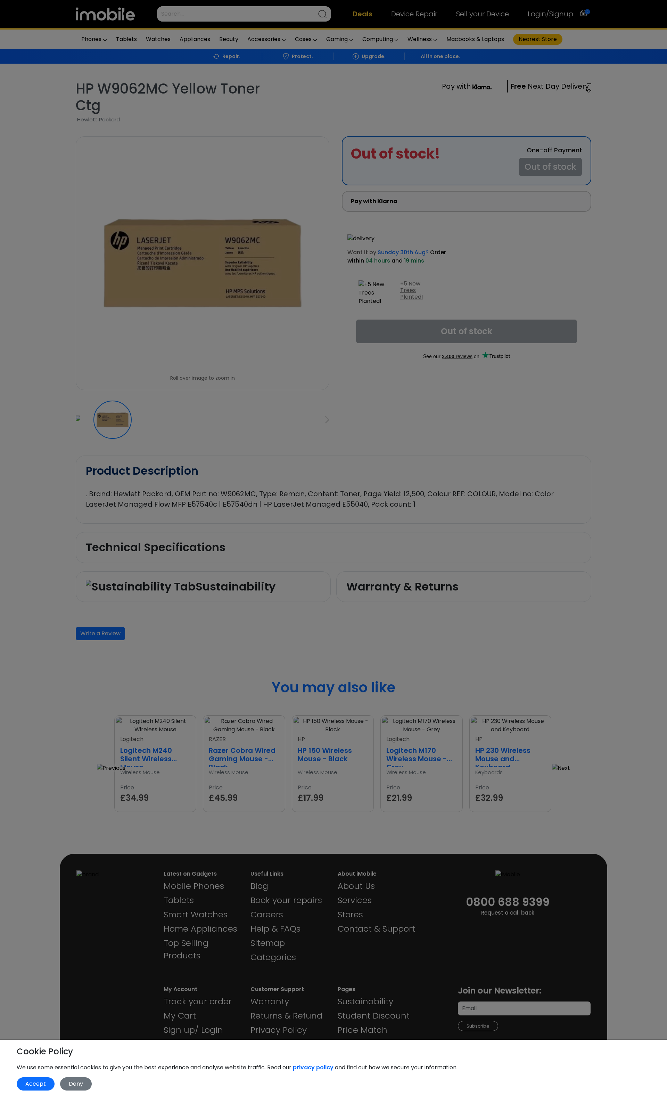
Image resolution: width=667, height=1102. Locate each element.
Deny (76, 1084)
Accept (35, 1084)
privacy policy (314, 1067)
